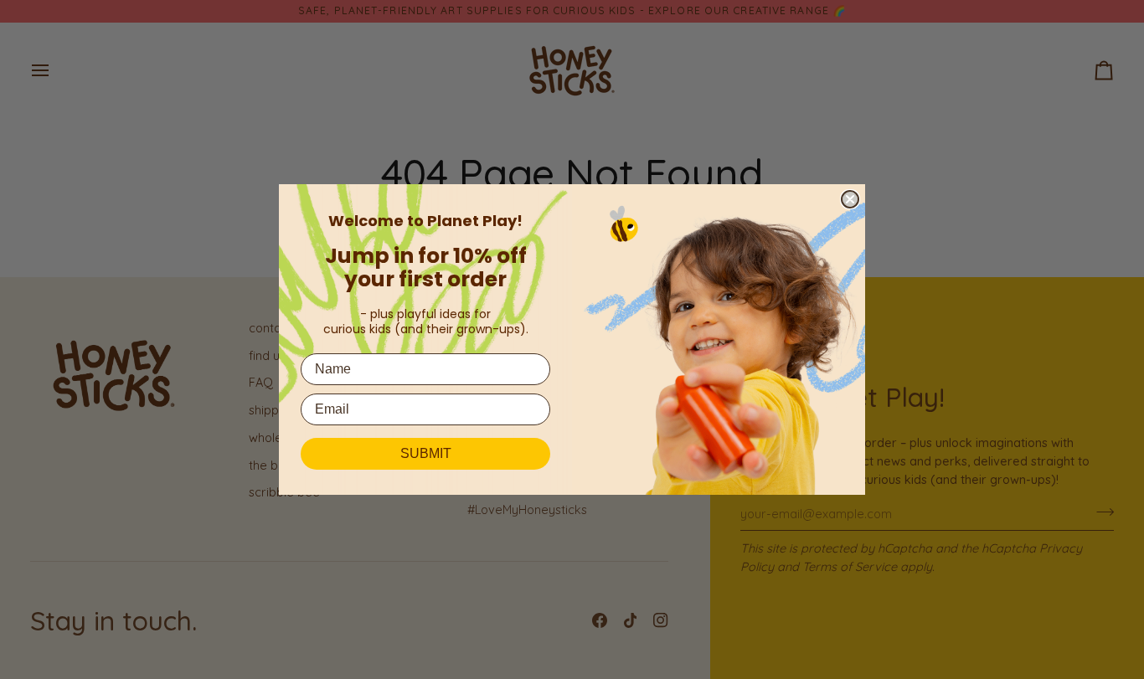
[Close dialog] (850, 199)
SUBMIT (425, 453)
